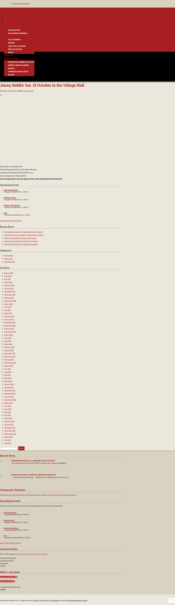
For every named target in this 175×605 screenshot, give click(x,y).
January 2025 (8, 319)
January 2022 (8, 424)
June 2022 (7, 409)
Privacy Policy (44, 600)
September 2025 (10, 301)
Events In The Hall (15, 49)
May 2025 (7, 310)
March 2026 (8, 282)
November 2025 (9, 295)
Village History (14, 30)
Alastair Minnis (7, 91)
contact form (20, 554)
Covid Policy (54, 600)
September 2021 (10, 434)
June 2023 (7, 372)
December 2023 (9, 353)
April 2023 (7, 378)
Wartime (11, 43)
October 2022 (9, 397)
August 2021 (8, 437)
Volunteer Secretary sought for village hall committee (24, 235)
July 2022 (7, 406)
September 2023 (10, 363)
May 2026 (7, 279)
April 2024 (7, 341)
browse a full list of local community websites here (58, 495)
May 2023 (7, 375)
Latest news (8, 259)
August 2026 (8, 273)
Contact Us (8, 55)
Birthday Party (10, 198)
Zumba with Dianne (12, 205)
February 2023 (9, 384)
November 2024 (9, 325)
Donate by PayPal (6, 581)
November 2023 (9, 356)
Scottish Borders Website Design (76, 600)
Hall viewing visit (11, 190)
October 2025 (9, 298)
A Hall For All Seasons (17, 46)
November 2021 (9, 431)
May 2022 (7, 412)
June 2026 (7, 276)
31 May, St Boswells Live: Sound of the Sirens (20, 238)
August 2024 (8, 335)
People (10, 52)
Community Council (11, 59)
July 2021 (7, 440)
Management (9, 23)
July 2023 (7, 369)
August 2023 (8, 366)
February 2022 (9, 421)
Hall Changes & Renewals (18, 33)
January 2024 (8, 350)
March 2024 (8, 344)
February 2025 (9, 316)
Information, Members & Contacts (21, 62)
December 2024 (9, 322)
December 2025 (9, 291)
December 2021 (9, 428)
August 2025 (8, 304)
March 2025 (8, 313)
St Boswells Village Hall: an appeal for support (21, 244)
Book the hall (17, 221)
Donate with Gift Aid (8, 577)
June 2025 (7, 307)
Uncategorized (28, 91)
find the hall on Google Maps (37, 554)
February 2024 (9, 347)
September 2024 (10, 332)
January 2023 (8, 387)
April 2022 (7, 415)
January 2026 (8, 288)
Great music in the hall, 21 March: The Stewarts (21, 241)
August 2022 (8, 403)
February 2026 (9, 285)
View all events (5, 221)
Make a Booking (10, 17)
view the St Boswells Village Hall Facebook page (21, 495)
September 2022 (10, 400)
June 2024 (7, 338)
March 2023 (8, 381)
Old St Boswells (14, 39)
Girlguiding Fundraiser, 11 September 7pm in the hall (23, 232)
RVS (5, 213)
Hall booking (8, 255)
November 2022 (9, 393)
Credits (36, 600)
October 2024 (9, 329)
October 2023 (9, 359)
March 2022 (8, 418)
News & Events (9, 20)
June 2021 (7, 443)
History (7, 27)
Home (6, 14)
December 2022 (9, 390)
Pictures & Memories (12, 36)
